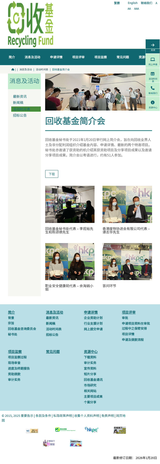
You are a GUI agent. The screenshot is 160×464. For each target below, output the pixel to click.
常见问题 (123, 57)
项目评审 (78, 57)
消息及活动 (32, 57)
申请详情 (56, 57)
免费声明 (107, 415)
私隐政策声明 (62, 415)
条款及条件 (43, 415)
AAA (136, 8)
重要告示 (26, 415)
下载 (52, 174)
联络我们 (146, 3)
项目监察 (100, 57)
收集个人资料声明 (86, 415)
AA (129, 8)
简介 (12, 57)
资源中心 (145, 57)
